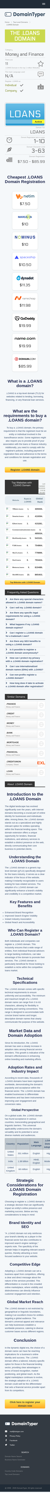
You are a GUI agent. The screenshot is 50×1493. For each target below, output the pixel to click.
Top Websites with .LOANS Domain (25, 582)
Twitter (12, 1445)
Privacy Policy (15, 1436)
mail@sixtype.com (17, 1431)
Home (7, 22)
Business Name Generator (15, 1460)
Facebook (13, 1440)
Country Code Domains (14, 1471)
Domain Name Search (13, 1456)
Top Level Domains (12, 1474)
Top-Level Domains (20, 22)
